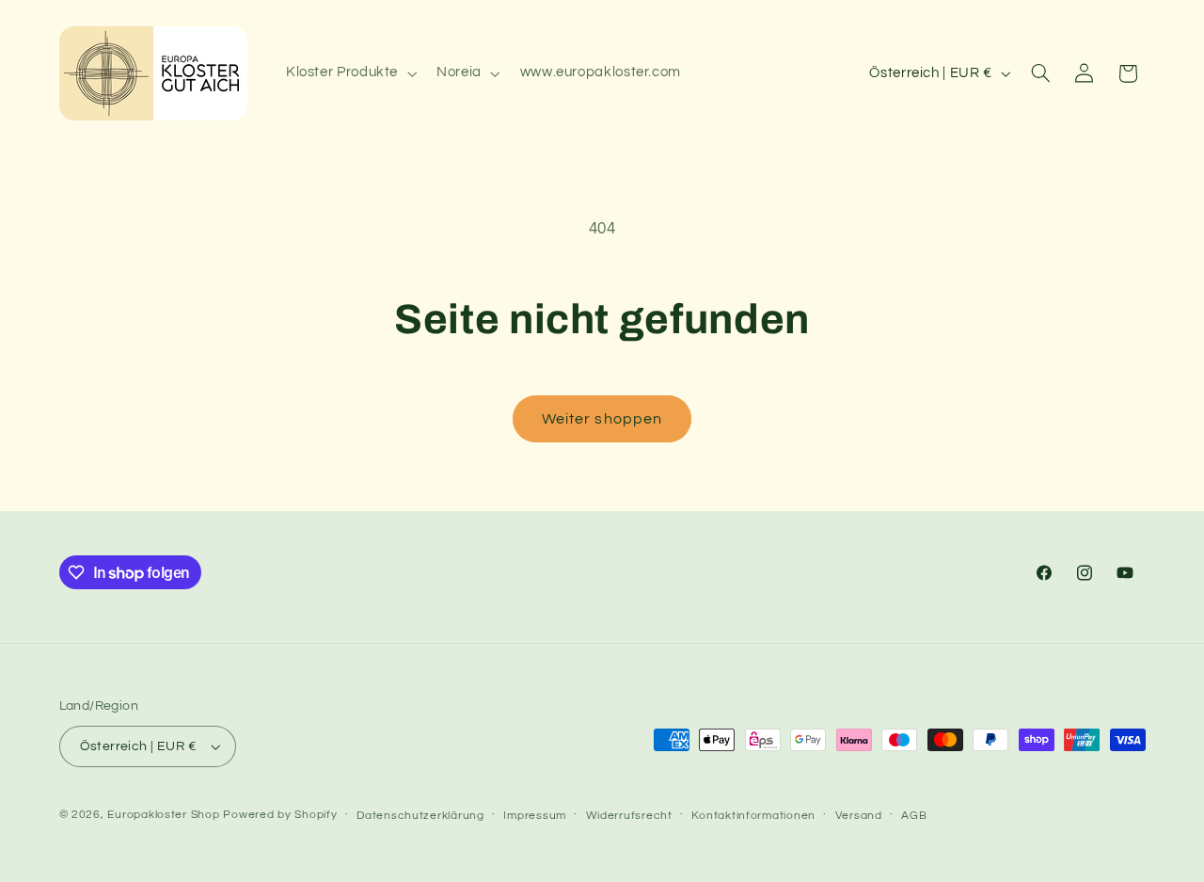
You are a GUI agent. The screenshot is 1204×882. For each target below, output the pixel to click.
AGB (914, 815)
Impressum (534, 815)
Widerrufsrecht (629, 815)
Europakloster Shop (163, 815)
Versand (858, 815)
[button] (349, 73)
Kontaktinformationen (753, 815)
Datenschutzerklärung (420, 815)
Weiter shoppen (602, 418)
